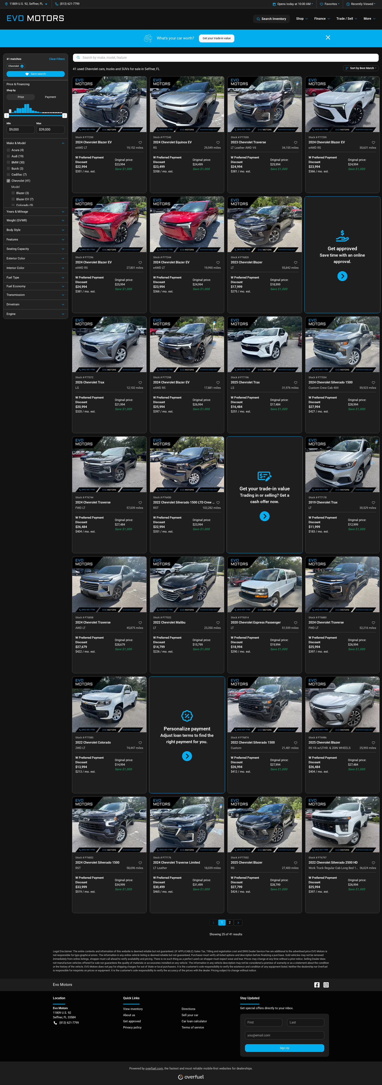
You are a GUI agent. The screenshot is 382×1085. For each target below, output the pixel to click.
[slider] (6, 115)
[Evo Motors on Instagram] (324, 984)
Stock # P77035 (240, 137)
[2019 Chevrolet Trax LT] (342, 464)
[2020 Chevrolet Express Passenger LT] (265, 584)
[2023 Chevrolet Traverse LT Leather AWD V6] (265, 104)
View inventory (133, 1009)
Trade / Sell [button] (344, 19)
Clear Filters (57, 59)
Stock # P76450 (162, 497)
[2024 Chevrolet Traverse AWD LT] (109, 584)
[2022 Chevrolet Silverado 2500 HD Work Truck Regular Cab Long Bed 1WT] (342, 824)
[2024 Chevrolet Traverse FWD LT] (109, 464)
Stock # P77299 (84, 137)
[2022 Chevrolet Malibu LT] (187, 584)
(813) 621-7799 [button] (69, 4)
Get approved (132, 1021)
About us (129, 1015)
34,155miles (290, 148)
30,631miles (368, 148)
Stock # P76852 (84, 857)
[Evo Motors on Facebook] (315, 984)
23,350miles (212, 628)
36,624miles (368, 868)
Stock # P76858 (84, 617)
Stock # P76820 (240, 257)
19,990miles (212, 268)
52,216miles (368, 628)
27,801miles (135, 268)
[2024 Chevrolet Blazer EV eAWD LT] (109, 104)
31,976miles (290, 388)
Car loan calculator (194, 1021)
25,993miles (368, 748)
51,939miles (290, 628)
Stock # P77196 (240, 377)
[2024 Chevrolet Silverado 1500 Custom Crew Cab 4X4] (342, 344)
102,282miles (212, 508)
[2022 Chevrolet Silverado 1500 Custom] (265, 704)
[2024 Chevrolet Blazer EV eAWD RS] (342, 104)
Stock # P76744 (84, 497)
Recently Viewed (362, 4)
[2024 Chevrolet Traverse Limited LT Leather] (187, 824)
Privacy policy (132, 1027)
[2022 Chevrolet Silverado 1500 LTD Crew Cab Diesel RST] (187, 464)
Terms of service (193, 1027)
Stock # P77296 (84, 257)
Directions (188, 1009)
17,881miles (212, 388)
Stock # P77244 (162, 257)
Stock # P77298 (162, 377)
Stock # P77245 (162, 137)
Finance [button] (320, 19)
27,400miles (290, 868)
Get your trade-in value (217, 38)
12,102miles (135, 388)
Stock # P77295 (317, 137)
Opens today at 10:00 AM (294, 4)
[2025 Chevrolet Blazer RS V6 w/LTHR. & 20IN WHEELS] (342, 704)
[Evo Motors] (35, 19)
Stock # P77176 (162, 857)
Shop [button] (300, 19)
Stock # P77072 (84, 377)
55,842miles (290, 268)
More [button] (367, 19)
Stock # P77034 (317, 377)
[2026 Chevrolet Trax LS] (109, 344)
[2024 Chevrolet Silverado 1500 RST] (109, 824)
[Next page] (238, 923)
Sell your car (190, 1015)
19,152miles (135, 148)
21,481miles (290, 748)
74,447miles (135, 748)
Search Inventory (274, 19)
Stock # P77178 (317, 497)
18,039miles (212, 868)
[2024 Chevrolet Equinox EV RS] (187, 104)
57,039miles (135, 508)
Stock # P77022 (162, 617)
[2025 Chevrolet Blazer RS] (265, 824)
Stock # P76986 (317, 737)
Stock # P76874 (240, 737)
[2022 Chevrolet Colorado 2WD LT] (109, 704)
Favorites (331, 4)
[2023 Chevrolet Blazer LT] (265, 224)
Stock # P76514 (240, 617)
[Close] (328, 37)
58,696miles (135, 868)
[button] (27, 4)
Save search (38, 73)
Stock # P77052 (240, 857)
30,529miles (368, 508)
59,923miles (368, 388)
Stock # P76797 (317, 857)
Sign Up (284, 1048)
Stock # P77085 (84, 737)
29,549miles (212, 148)
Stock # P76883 (317, 617)
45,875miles (135, 628)
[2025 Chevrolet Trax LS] (265, 344)
